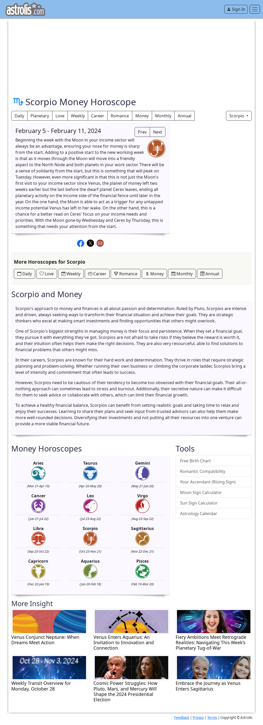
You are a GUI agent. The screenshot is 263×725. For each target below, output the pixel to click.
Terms (212, 717)
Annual (184, 116)
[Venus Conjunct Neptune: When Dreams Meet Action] (49, 621)
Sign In (238, 9)
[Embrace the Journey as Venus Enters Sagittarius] (214, 667)
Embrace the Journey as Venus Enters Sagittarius (208, 685)
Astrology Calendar (198, 513)
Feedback (181, 717)
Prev (142, 132)
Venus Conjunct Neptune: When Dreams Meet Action (45, 639)
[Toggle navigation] (255, 9)
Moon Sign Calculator (201, 492)
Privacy (198, 717)
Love (59, 116)
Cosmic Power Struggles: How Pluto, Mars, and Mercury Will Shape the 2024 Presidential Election (125, 691)
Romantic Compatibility (202, 471)
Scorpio (237, 116)
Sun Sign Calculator (199, 503)
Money (142, 116)
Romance (120, 116)
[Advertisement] (131, 55)
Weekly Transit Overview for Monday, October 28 (41, 685)
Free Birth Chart (195, 461)
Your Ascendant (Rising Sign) (208, 482)
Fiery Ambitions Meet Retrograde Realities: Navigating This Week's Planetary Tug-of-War (211, 642)
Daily (19, 116)
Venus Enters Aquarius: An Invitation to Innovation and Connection (123, 642)
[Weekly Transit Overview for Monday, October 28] (49, 667)
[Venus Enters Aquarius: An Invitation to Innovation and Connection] (131, 621)
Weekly (78, 116)
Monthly (163, 116)
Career (97, 116)
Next (157, 132)
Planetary (40, 116)
